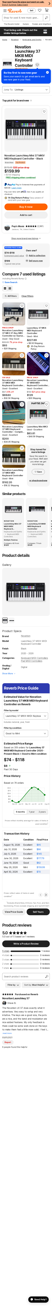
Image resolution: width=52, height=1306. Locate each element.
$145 (39, 853)
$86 (39, 849)
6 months (20, 812)
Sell (31, 10)
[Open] (45, 716)
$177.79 (40, 858)
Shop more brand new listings (24, 238)
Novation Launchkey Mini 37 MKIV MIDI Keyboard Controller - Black (24, 157)
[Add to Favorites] (37, 65)
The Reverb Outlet (11, 24)
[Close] (47, 72)
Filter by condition (12, 728)
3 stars (5, 959)
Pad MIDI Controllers (31, 661)
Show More (7, 673)
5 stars (5, 951)
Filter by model (11, 710)
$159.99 (41, 867)
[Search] (46, 17)
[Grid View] (5, 288)
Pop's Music (18, 226)
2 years (42, 812)
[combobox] (23, 716)
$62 (39, 862)
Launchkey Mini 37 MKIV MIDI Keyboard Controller (12, 526)
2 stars (5, 963)
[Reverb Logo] (15, 11)
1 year (32, 812)
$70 (39, 871)
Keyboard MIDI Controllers (34, 658)
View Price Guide (14, 911)
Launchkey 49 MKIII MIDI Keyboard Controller (36, 526)
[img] (31, 226)
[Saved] (40, 10)
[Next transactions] (46, 895)
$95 (39, 844)
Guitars (26, 24)
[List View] (10, 288)
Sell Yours (38, 911)
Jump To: (8, 89)
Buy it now (25, 206)
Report (8, 1042)
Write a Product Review (26, 943)
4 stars (5, 955)
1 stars (5, 968)
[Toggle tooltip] (31, 100)
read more (7, 1033)
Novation (25, 635)
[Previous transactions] (40, 895)
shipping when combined (20, 177)
